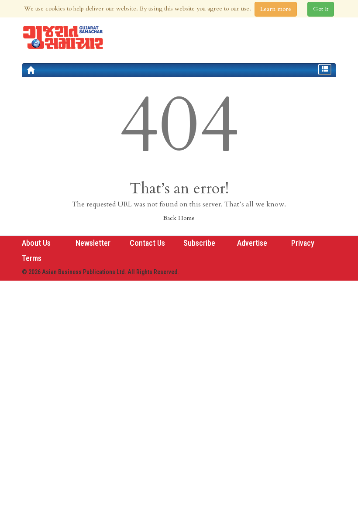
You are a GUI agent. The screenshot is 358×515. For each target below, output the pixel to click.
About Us (36, 242)
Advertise (252, 242)
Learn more (275, 9)
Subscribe (199, 242)
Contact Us (147, 242)
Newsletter (93, 242)
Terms (31, 258)
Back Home (179, 218)
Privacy (302, 242)
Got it (320, 9)
